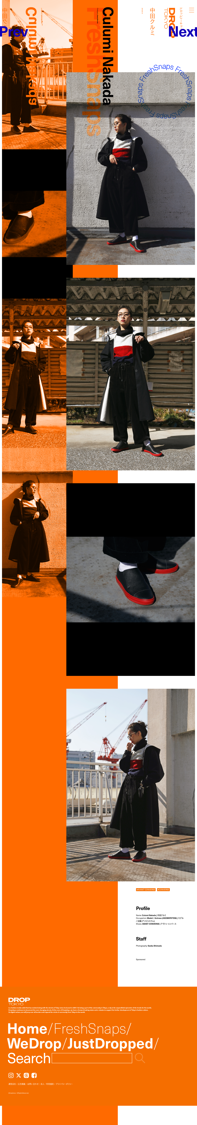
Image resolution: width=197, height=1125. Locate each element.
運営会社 (12, 1083)
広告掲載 (21, 1083)
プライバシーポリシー (64, 1083)
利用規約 (50, 1083)
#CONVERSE (163, 889)
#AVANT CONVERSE (146, 889)
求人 (42, 1083)
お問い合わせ (33, 1083)
